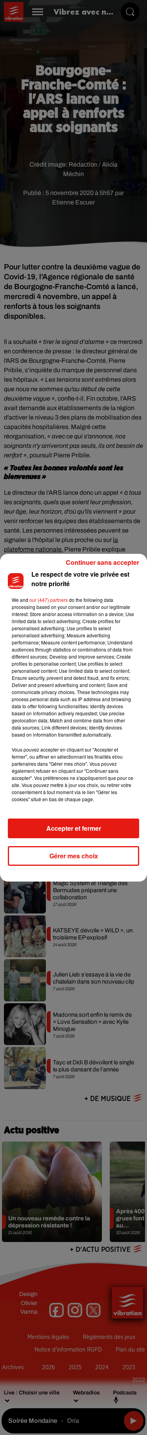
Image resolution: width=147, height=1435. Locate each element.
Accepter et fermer (73, 828)
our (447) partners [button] (48, 599)
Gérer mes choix (73, 855)
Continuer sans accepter (102, 562)
